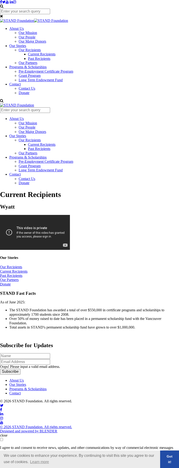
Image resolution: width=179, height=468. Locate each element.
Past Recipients (39, 59)
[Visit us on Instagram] (1, 418)
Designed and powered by (20, 431)
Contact (15, 84)
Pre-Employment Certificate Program (46, 71)
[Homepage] (34, 21)
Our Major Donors (32, 41)
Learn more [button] (39, 462)
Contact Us (27, 88)
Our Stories (17, 46)
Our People (27, 37)
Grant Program (30, 76)
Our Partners (28, 63)
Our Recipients (30, 50)
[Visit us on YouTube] (1, 422)
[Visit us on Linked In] (1, 414)
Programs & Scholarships (28, 67)
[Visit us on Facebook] (1, 410)
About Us (16, 29)
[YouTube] (7, 2)
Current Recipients (41, 54)
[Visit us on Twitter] (1, 405)
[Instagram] (14, 2)
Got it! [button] (169, 459)
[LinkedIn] (11, 2)
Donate (24, 93)
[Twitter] (4, 2)
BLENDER (48, 431)
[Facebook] (1, 2)
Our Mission (28, 33)
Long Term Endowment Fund (41, 80)
